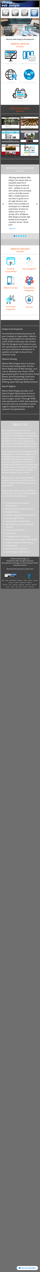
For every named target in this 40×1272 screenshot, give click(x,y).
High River (29, 582)
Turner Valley (31, 587)
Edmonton (11, 582)
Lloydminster (21, 584)
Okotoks (12, 587)
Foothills (16, 582)
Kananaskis (5, 584)
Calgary (25, 580)
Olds (17, 587)
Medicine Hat (28, 584)
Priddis (20, 587)
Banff (7, 580)
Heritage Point (23, 582)
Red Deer (25, 587)
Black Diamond (13, 580)
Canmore (30, 580)
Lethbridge (14, 584)
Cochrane (35, 580)
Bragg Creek (20, 580)
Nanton (8, 587)
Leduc (10, 584)
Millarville (34, 584)
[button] (27, 1268)
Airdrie (3, 580)
